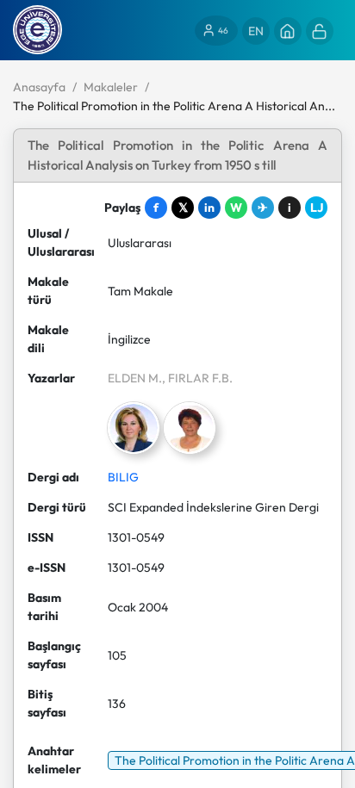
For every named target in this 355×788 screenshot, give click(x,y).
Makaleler (111, 87)
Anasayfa (39, 87)
